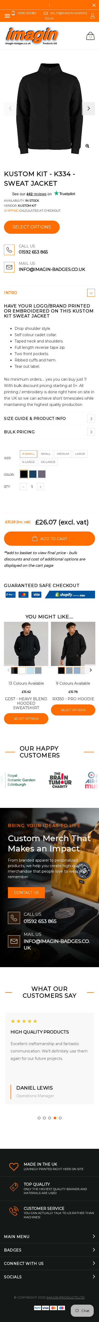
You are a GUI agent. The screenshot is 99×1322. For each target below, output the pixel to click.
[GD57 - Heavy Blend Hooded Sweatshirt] (26, 644)
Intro (10, 292)
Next (90, 670)
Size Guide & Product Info (35, 418)
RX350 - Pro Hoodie (73, 699)
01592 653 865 (33, 252)
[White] (22, 670)
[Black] (14, 670)
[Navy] (38, 670)
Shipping (11, 210)
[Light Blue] (30, 670)
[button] (39, 1118)
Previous (8, 670)
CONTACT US (26, 892)
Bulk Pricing (19, 432)
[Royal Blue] (77, 670)
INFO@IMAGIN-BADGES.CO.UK (52, 269)
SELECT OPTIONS (32, 227)
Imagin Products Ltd (65, 1297)
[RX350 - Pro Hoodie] (73, 644)
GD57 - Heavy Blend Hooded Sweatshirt (26, 703)
